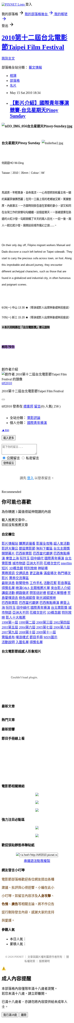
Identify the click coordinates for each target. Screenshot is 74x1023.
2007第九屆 (10, 632)
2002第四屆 (61, 622)
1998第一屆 (10, 622)
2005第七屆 (44, 627)
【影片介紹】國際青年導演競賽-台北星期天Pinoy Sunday (39, 109)
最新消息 (8, 583)
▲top (5, 430)
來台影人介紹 (61, 588)
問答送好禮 (38, 593)
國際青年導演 (37, 423)
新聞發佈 (22, 583)
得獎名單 (8, 588)
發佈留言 (8, 463)
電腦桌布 (8, 637)
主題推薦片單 (40, 588)
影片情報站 (10, 543)
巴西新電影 (24, 553)
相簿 (13, 75)
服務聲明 (44, 961)
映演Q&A (22, 588)
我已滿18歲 (10, 1014)
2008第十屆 (27, 632)
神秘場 (43, 568)
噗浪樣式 (22, 637)
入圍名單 (22, 642)
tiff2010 (7, 383)
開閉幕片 (8, 553)
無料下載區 (44, 548)
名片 (13, 85)
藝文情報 (35, 67)
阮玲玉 (25, 558)
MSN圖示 (50, 637)
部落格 (15, 80)
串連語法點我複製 (37, 861)
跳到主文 (8, 58)
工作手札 (36, 583)
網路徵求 (22, 593)
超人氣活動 (61, 543)
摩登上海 (12, 558)
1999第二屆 (27, 622)
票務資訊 (8, 573)
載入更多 (8, 438)
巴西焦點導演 (49, 602)
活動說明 (8, 642)
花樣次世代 (52, 563)
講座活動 (8, 593)
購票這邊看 (27, 543)
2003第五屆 (10, 627)
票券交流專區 (19, 578)
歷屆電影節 (27, 548)
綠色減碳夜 (27, 598)
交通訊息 (22, 573)
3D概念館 (16, 568)
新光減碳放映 (46, 598)
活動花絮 (50, 583)
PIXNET (19, 956)
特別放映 (30, 568)
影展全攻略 (44, 543)
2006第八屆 (61, 627)
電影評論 (33, 418)
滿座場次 (50, 573)
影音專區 (64, 583)
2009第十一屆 (46, 632)
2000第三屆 (44, 622)
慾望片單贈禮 (57, 593)
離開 (23, 1014)
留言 (37, 406)
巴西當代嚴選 (43, 553)
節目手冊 (36, 637)
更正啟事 (36, 573)
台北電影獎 (59, 607)
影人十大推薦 (15, 617)
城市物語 (18, 563)
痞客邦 (28, 406)
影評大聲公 (10, 548)
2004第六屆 (27, 627)
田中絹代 (37, 558)
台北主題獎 (61, 548)
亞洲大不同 (34, 563)
